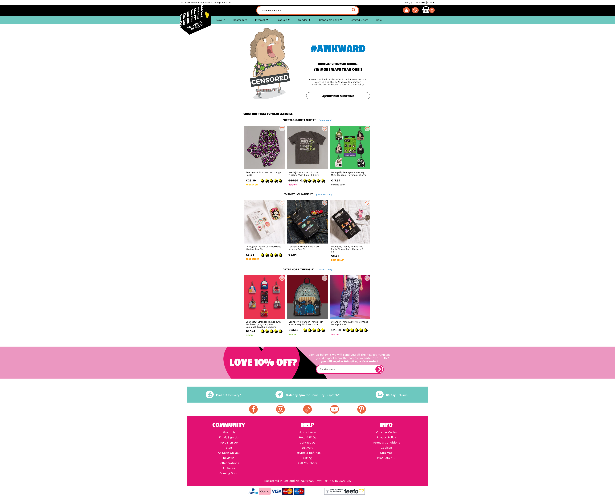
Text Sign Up (229, 442)
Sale (379, 19)
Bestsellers (240, 19)
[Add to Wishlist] (282, 128)
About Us (228, 432)
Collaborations (228, 463)
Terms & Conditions (386, 442)
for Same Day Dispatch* (313, 395)
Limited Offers (359, 19)
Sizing (307, 457)
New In (220, 19)
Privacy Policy (386, 437)
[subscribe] (378, 369)
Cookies (386, 447)
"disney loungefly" (307, 194)
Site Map (386, 452)
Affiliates (228, 468)
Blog (229, 447)
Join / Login (307, 432)
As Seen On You (229, 452)
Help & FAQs (307, 437)
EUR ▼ (431, 2)
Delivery (307, 447)
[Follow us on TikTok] (307, 409)
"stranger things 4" (307, 269)
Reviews (228, 457)
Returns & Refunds (307, 452)
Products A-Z (386, 457)
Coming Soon (228, 473)
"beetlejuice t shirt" (307, 120)
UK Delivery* (228, 395)
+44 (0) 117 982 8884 (415, 2)
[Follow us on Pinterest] (361, 409)
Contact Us (307, 442)
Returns (396, 395)
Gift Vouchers (307, 463)
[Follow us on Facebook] (253, 409)
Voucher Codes (386, 432)
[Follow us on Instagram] (280, 409)
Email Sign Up (228, 437)
